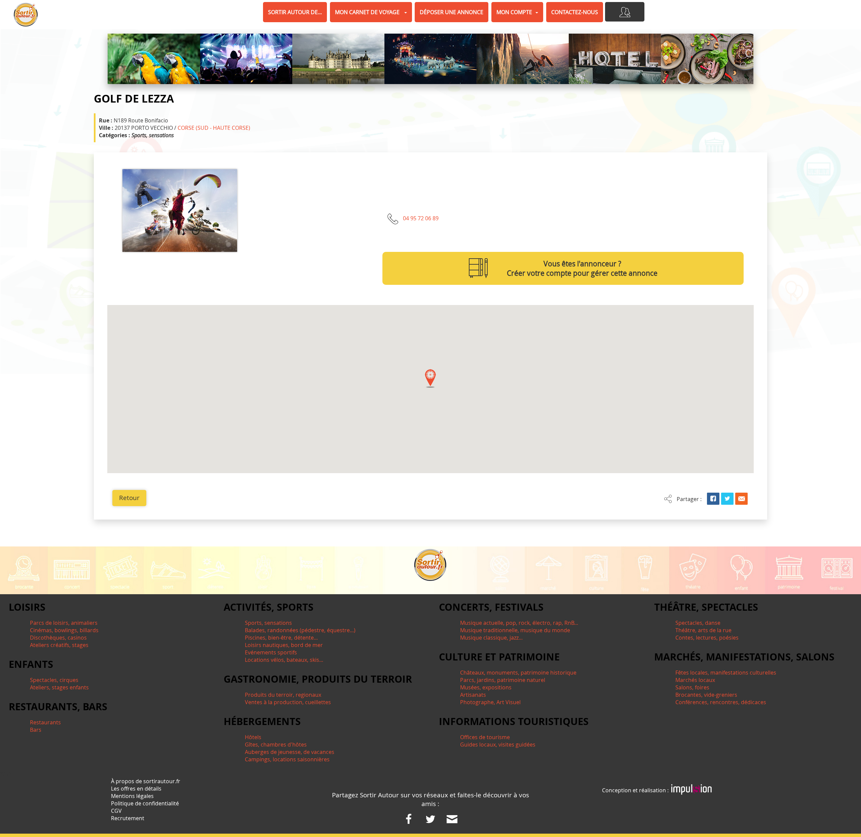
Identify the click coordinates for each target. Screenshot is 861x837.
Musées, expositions (486, 687)
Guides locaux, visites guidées (497, 744)
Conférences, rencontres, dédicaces (720, 702)
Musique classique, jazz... (491, 637)
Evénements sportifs (271, 652)
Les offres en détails (136, 788)
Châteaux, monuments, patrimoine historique (518, 672)
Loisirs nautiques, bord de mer (284, 645)
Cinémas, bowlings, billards (64, 630)
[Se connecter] (624, 12)
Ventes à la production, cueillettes (288, 702)
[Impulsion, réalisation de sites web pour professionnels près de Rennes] (691, 790)
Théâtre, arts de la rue (703, 630)
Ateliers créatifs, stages (59, 645)
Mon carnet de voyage (368, 12)
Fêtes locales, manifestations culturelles (725, 672)
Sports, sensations (268, 622)
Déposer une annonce (451, 12)
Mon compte (514, 12)
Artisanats (473, 694)
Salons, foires (692, 687)
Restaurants (45, 722)
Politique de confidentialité (145, 803)
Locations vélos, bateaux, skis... (284, 659)
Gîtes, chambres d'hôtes (276, 744)
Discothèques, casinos (58, 637)
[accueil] (25, 14)
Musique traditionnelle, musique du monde (515, 630)
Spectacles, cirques (54, 680)
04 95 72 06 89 (421, 218)
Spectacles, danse (697, 622)
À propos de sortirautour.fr (145, 781)
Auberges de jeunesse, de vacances (289, 752)
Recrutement (127, 818)
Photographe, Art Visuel (490, 702)
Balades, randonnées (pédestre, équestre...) (300, 630)
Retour (129, 497)
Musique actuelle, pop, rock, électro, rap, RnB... (519, 622)
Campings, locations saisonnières (287, 759)
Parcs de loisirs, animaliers (64, 622)
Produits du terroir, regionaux (283, 694)
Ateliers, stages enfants (59, 687)
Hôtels (253, 737)
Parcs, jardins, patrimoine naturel (502, 680)
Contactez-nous (574, 12)
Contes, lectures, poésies (707, 637)
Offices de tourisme (485, 737)
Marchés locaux (695, 680)
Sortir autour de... (295, 12)
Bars (35, 729)
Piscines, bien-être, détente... (281, 637)
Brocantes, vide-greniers (706, 694)
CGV (116, 810)
